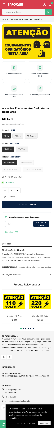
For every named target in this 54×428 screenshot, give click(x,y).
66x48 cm (22, 149)
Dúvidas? (10, 196)
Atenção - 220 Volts (40, 316)
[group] (27, 41)
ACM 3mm (31, 136)
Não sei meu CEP (11, 232)
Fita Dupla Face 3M (33, 169)
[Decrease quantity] (5, 190)
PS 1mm (18, 136)
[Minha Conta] (44, 4)
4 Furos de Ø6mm (11, 169)
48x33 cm (8, 149)
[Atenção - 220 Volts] (40, 301)
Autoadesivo (9, 162)
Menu (4, 425)
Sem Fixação (26, 162)
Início (4, 19)
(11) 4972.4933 (10, 397)
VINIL (6, 136)
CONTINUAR (44, 423)
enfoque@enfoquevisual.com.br (17, 401)
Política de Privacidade (26, 423)
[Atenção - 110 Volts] (14, 301)
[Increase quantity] (17, 190)
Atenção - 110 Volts (14, 316)
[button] (4, 4)
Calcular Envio (41, 223)
